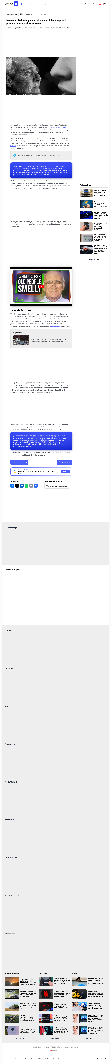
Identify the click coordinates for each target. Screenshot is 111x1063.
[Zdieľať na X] (17, 486)
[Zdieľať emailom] (31, 486)
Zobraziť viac (94, 259)
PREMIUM (26, 4)
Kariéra (55, 1059)
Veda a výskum (12, 14)
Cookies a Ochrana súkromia (27, 1059)
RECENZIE (46, 4)
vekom (13, 146)
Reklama (49, 1059)
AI (51, 4)
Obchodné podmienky (11, 1059)
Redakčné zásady (41, 1059)
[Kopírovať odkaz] (36, 486)
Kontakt (60, 1059)
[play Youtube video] (41, 286)
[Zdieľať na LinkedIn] (22, 486)
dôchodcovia (55, 326)
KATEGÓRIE (57, 4)
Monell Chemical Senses (58, 127)
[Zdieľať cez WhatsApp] (26, 486)
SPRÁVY (32, 4)
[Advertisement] (41, 42)
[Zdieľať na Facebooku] (12, 486)
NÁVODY (39, 4)
